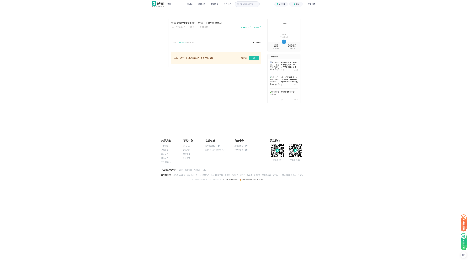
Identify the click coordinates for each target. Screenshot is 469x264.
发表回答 (258, 42)
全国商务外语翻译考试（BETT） (266, 175)
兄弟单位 (164, 150)
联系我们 (164, 158)
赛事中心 (179, 4)
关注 (247, 27)
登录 (254, 58)
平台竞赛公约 (166, 162)
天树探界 (197, 170)
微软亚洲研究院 (217, 175)
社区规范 (186, 158)
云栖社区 (235, 175)
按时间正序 (190, 42)
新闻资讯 (214, 4)
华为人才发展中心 (194, 175)
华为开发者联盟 (179, 175)
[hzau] (284, 27)
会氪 (204, 170)
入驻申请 (282, 4)
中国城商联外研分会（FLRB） (292, 175)
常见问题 (186, 146)
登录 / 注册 (312, 4)
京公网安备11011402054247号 (252, 179)
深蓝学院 (188, 170)
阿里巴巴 (206, 175)
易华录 (249, 175)
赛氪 (158, 4)
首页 (169, 4)
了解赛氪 (164, 146)
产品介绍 (186, 150)
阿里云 (227, 175)
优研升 (180, 170)
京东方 (242, 175)
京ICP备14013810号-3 (230, 179)
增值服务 (186, 154)
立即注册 (244, 58)
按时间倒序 (182, 42)
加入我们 (164, 154)
